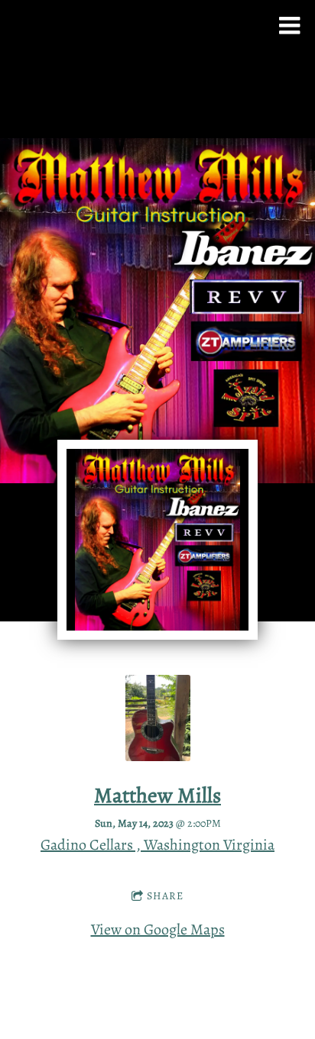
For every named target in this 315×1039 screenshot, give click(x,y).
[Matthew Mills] (157, 756)
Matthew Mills (157, 795)
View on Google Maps (158, 929)
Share (165, 896)
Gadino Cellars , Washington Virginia (157, 844)
